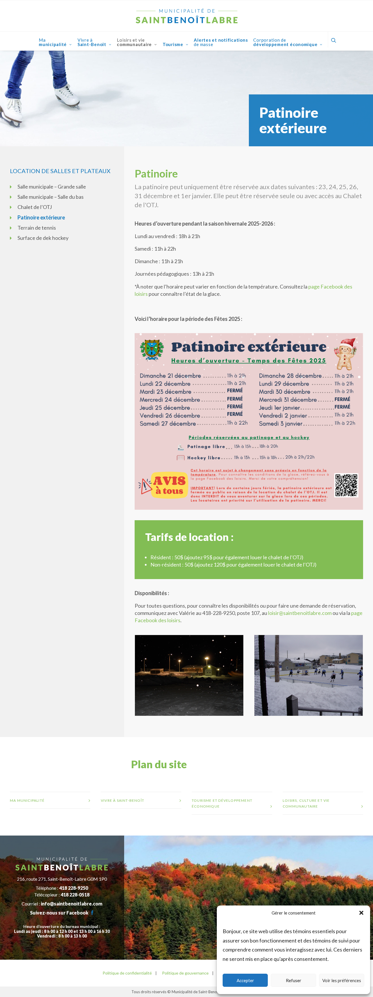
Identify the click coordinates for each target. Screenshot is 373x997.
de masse (221, 42)
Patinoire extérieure (41, 217)
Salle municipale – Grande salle (51, 186)
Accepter (245, 980)
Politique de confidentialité (127, 972)
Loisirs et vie (134, 42)
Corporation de (285, 42)
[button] (361, 913)
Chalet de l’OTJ (34, 207)
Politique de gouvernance (185, 972)
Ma (53, 42)
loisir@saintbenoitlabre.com (300, 613)
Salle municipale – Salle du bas (50, 197)
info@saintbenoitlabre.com (71, 903)
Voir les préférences (341, 980)
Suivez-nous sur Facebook (59, 912)
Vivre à (92, 42)
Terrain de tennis (36, 227)
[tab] (50, 800)
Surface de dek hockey (42, 238)
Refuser (293, 980)
